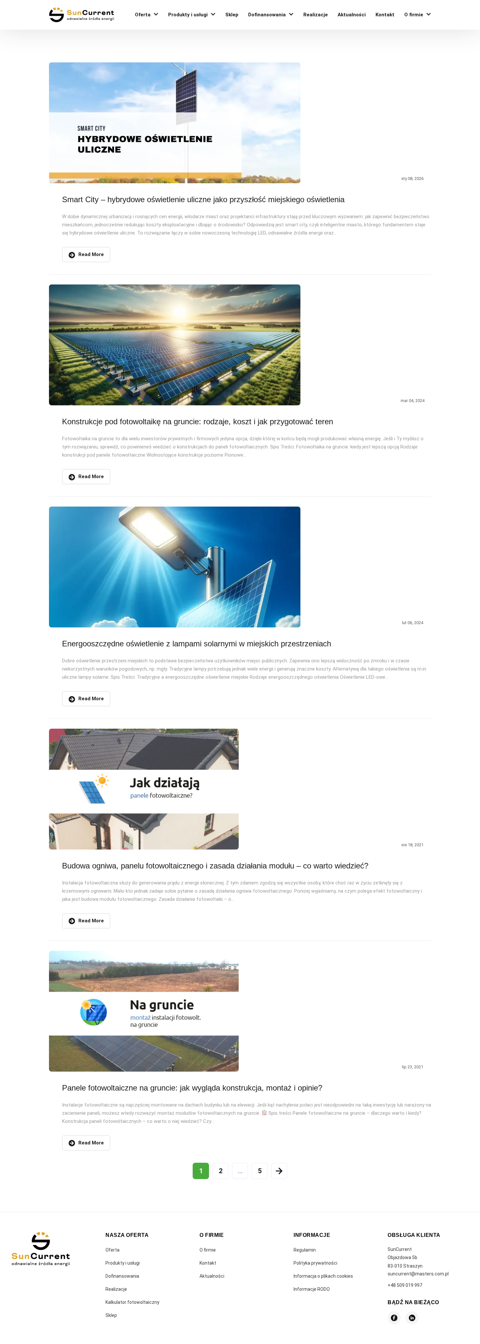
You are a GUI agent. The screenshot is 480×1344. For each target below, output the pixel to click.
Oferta (143, 15)
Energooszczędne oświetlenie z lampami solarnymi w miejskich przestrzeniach (196, 643)
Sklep (231, 15)
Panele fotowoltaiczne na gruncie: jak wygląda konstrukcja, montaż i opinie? (192, 1087)
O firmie (413, 15)
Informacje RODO (312, 1289)
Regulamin (305, 1250)
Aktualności (352, 15)
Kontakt (385, 15)
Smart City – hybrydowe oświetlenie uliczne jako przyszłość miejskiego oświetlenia (203, 199)
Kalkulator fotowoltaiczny (132, 1302)
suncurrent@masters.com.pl (418, 1273)
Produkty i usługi (188, 15)
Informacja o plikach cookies (323, 1276)
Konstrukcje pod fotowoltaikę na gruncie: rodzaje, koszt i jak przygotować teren (197, 421)
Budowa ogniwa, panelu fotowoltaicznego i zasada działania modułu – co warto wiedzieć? (215, 865)
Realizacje (315, 15)
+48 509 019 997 (405, 1285)
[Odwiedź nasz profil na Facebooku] (394, 1317)
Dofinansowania (267, 15)
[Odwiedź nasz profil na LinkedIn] (412, 1317)
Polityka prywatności (315, 1263)
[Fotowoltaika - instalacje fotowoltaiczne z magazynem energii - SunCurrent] (81, 14)
